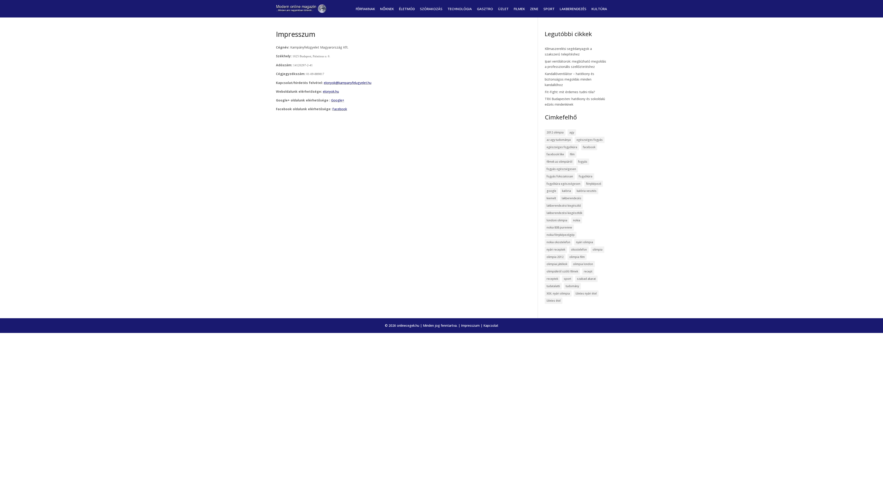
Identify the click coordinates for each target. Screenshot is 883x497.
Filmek (519, 8)
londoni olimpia (557, 220)
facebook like (555, 154)
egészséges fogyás (589, 140)
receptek (552, 279)
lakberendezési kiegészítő (564, 206)
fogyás (582, 162)
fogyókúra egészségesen (563, 184)
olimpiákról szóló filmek (562, 271)
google (551, 191)
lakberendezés (571, 198)
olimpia (597, 249)
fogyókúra (585, 176)
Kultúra (599, 8)
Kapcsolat (490, 325)
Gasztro (485, 8)
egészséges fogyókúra (562, 147)
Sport (549, 8)
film (572, 154)
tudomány (572, 286)
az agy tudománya (559, 140)
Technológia (459, 8)
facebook (589, 147)
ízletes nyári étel (586, 293)
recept (588, 271)
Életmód (407, 8)
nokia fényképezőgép (561, 235)
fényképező (593, 184)
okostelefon (579, 249)
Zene (534, 8)
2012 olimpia (555, 132)
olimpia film (577, 257)
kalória (566, 191)
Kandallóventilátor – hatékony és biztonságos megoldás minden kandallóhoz (569, 79)
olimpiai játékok (557, 264)
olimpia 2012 (555, 257)
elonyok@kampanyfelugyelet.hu (347, 83)
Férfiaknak (365, 8)
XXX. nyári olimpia (558, 293)
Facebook (339, 109)
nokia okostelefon (558, 242)
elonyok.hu (331, 91)
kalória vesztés (586, 191)
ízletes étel (554, 301)
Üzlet (503, 8)
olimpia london (583, 264)
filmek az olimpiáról (559, 162)
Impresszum (470, 325)
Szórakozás (431, 8)
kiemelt (551, 198)
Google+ (337, 100)
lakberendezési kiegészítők (564, 213)
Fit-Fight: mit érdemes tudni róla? (570, 92)
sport (567, 279)
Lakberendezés (573, 8)
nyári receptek (556, 249)
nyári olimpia (584, 242)
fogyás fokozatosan (560, 176)
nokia (576, 220)
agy (571, 132)
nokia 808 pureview (559, 227)
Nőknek (387, 8)
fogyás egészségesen (561, 169)
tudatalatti (553, 286)
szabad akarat (586, 279)
